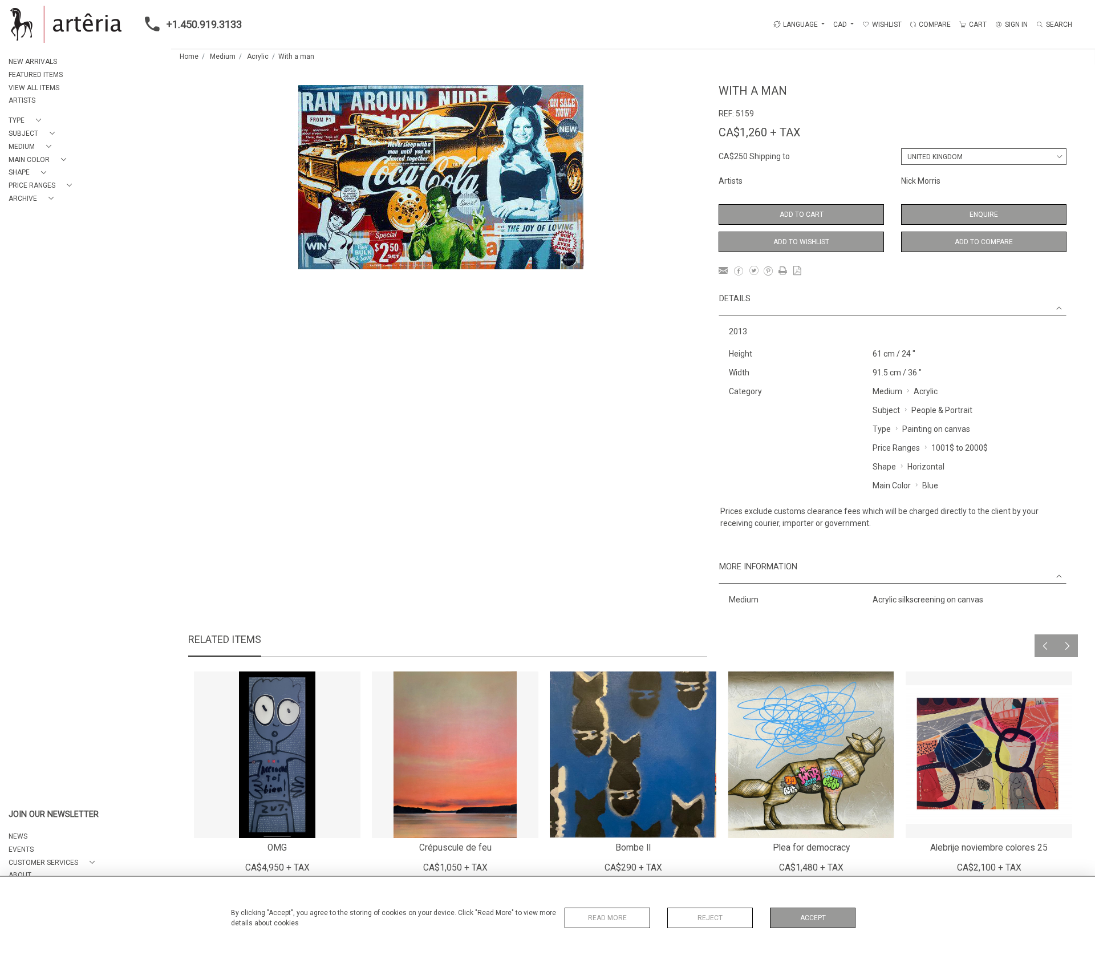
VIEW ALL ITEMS (34, 88)
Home (189, 56)
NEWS (18, 836)
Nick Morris (920, 180)
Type (882, 429)
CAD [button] (841, 25)
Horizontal (925, 466)
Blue (930, 485)
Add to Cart (802, 214)
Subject (886, 410)
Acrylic (258, 56)
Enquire (984, 214)
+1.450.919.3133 (204, 24)
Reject (710, 918)
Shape (884, 466)
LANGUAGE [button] (800, 25)
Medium (223, 56)
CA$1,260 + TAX (760, 132)
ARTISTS (22, 100)
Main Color (892, 485)
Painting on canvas (936, 429)
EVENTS (21, 849)
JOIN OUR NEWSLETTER (54, 814)
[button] (27, 121)
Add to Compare (984, 242)
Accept (813, 918)
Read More (607, 918)
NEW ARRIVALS (33, 62)
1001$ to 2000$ (959, 447)
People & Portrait (941, 410)
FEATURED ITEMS (36, 75)
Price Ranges (896, 447)
